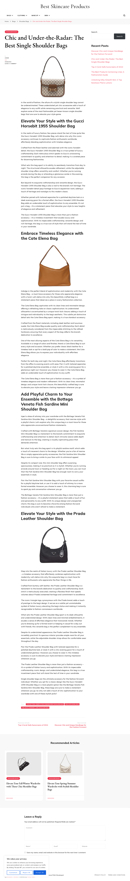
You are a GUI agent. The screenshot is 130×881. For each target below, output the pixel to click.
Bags (9, 15)
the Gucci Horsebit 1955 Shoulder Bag (35, 707)
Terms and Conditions (116, 875)
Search (94, 32)
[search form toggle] (124, 15)
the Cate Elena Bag (72, 704)
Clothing (21, 15)
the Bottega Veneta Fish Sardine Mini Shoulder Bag (45, 704)
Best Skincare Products (65, 6)
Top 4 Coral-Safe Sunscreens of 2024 (107, 67)
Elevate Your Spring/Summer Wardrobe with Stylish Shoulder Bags (63, 786)
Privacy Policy (100, 875)
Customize (13, 872)
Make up (35, 15)
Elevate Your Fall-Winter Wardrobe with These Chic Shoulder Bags (23, 785)
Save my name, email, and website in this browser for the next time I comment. (56, 852)
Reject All (26, 872)
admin (7, 58)
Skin (46, 15)
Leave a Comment (11, 64)
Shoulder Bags (11, 31)
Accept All (40, 872)
